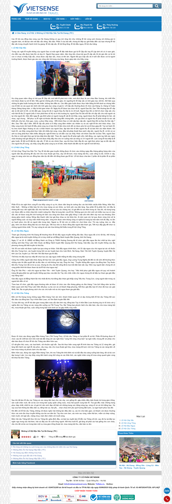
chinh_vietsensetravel (57, 27)
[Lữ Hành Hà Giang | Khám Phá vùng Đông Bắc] (13, 33)
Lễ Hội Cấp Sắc (127, 420)
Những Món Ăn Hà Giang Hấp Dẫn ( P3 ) (29, 450)
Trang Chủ (42, 8)
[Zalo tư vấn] (167, 491)
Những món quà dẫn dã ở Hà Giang (27, 456)
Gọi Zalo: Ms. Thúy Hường (99, 26)
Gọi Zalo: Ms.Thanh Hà (77, 26)
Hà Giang (35, 235)
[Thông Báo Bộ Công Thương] (100, 501)
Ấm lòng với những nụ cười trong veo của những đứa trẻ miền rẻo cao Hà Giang (45, 447)
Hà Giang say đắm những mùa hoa (27, 453)
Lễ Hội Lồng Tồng (128, 423)
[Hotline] (167, 499)
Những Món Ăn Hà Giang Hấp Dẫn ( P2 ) (29, 458)
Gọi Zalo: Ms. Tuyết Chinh (53, 26)
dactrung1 (104, 27)
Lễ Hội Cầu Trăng (128, 429)
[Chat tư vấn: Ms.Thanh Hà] (81, 27)
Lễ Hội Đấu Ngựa (128, 426)
